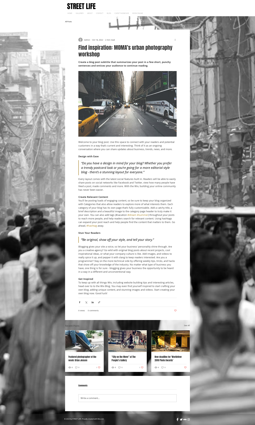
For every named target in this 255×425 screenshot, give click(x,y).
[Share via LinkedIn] (92, 302)
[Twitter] (181, 419)
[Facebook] (177, 419)
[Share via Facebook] (79, 302)
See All (187, 325)
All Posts (68, 21)
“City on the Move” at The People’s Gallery (124, 358)
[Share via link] (99, 302)
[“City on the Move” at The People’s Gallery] (127, 341)
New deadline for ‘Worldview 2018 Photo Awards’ (168, 358)
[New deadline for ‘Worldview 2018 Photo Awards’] (170, 341)
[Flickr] (184, 419)
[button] (186, 21)
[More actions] (175, 39)
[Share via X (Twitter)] (86, 302)
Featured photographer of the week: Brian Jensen (82, 358)
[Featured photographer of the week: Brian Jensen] (84, 341)
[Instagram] (188, 419)
